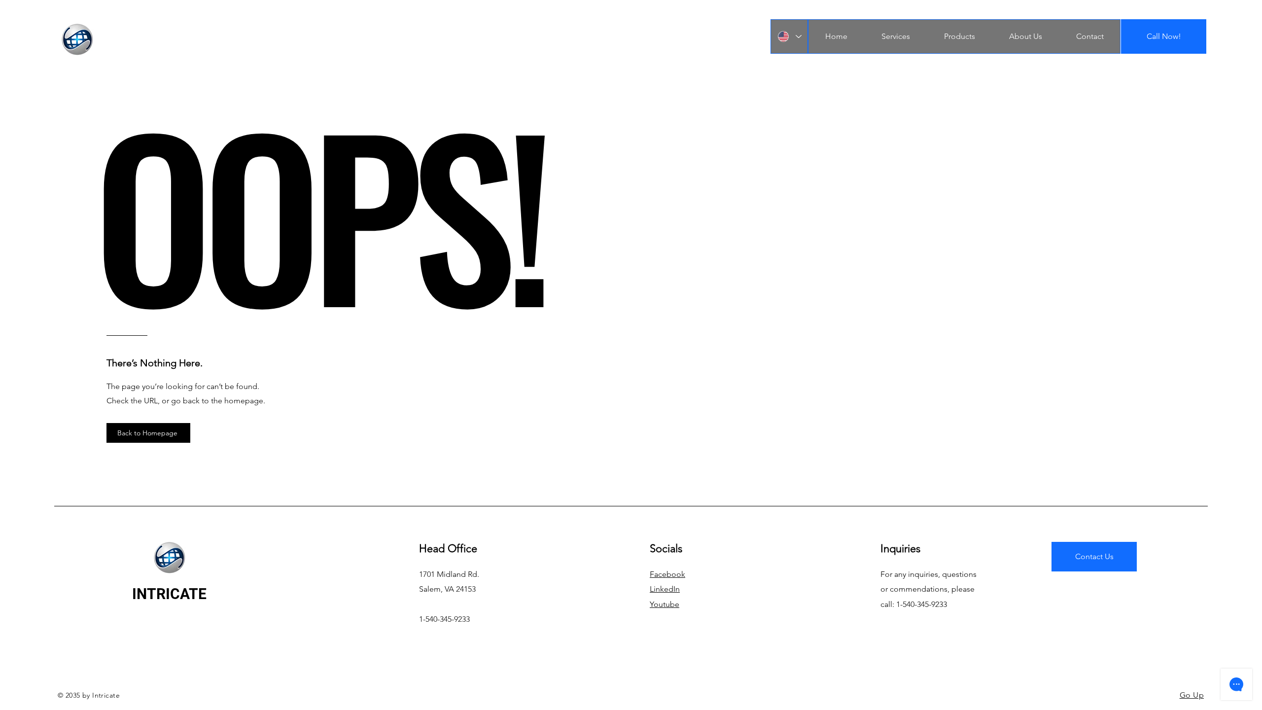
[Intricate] (169, 557)
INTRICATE (169, 594)
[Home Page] (77, 39)
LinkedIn (665, 589)
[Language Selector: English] (789, 36)
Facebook (667, 574)
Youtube (664, 604)
